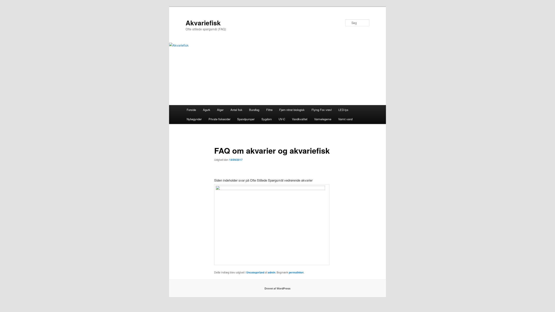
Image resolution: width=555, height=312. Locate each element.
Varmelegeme (322, 119)
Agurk (206, 110)
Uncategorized (255, 272)
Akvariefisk (203, 22)
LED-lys (343, 110)
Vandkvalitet (299, 119)
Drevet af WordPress (277, 288)
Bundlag (254, 110)
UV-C (282, 119)
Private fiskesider (219, 119)
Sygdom (266, 119)
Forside (191, 110)
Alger (220, 110)
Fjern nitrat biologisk (292, 110)
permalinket (296, 272)
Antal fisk (236, 110)
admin (271, 272)
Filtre (269, 110)
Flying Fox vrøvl (322, 110)
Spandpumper (246, 119)
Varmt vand (345, 119)
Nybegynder (194, 119)
